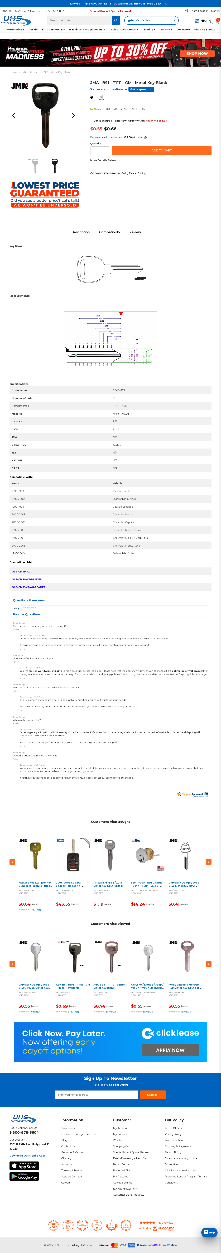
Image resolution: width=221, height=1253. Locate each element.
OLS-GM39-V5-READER (27, 579)
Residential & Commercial (46, 29)
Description (80, 232)
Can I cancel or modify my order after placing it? (39, 626)
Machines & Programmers (86, 29)
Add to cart (35, 859)
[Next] (75, 115)
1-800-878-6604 (11, 10)
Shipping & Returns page (193, 674)
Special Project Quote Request (110, 11)
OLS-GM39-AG (21, 571)
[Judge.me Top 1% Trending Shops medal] (126, 1225)
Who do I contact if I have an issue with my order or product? (46, 687)
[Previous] (14, 115)
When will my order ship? (27, 720)
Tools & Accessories (122, 29)
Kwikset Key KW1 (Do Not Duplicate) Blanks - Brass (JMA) (34, 886)
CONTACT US (32, 10)
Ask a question (141, 89)
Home (13, 72)
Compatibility (109, 232)
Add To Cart (162, 150)
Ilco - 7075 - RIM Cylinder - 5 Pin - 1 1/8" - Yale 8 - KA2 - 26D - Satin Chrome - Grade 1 (148, 887)
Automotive (14, 29)
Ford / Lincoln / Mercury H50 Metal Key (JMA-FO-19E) (184, 988)
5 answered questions (106, 89)
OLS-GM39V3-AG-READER (28, 587)
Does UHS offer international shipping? (34, 658)
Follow (16, 629)
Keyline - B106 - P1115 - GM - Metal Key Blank (73, 986)
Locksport (183, 29)
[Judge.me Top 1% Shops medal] (111, 1225)
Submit (153, 1094)
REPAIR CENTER (53, 10)
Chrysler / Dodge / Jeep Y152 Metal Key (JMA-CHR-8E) (184, 886)
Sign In (215, 10)
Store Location (200, 10)
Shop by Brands (204, 29)
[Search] (116, 20)
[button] (21, 649)
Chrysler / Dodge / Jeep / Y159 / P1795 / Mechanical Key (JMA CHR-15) (148, 988)
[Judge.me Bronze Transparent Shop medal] (97, 1225)
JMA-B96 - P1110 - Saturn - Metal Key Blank (110, 986)
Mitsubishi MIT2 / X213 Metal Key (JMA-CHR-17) (108, 884)
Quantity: (96, 143)
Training (147, 29)
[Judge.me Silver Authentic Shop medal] (82, 1225)
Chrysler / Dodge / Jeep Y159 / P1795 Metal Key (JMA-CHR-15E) (33, 988)
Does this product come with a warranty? (36, 755)
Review (135, 232)
